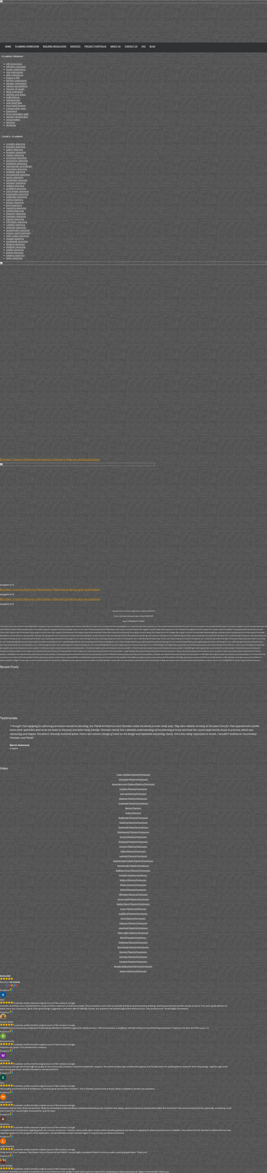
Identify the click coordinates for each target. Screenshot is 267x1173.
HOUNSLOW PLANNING (16, 169)
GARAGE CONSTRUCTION (17, 117)
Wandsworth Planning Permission (133, 832)
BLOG (152, 46)
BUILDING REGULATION (54, 46)
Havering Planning (16, 208)
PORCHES (10, 122)
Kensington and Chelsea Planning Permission (133, 784)
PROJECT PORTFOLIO (95, 46)
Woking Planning (15, 186)
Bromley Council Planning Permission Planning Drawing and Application (50, 459)
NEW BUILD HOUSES (15, 105)
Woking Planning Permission (133, 880)
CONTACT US (131, 46)
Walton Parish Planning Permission (133, 904)
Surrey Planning (14, 177)
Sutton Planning (133, 813)
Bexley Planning (15, 202)
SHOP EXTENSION (14, 91)
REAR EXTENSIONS (14, 72)
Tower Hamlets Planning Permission (133, 774)
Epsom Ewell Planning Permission (133, 899)
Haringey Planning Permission (133, 956)
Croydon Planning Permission (133, 789)
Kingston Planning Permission (133, 875)
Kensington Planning (17, 194)
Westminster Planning (18, 230)
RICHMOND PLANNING (16, 158)
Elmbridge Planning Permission (133, 942)
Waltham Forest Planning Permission (133, 870)
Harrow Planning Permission (133, 793)
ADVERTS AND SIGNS (15, 94)
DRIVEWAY (11, 125)
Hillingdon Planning (16, 222)
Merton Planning (133, 808)
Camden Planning (15, 224)
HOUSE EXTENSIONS (15, 69)
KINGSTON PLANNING (16, 152)
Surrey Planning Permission (133, 908)
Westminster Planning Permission (133, 865)
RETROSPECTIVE (13, 100)
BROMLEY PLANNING (15, 147)
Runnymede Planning (17, 191)
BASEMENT (11, 111)
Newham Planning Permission (133, 798)
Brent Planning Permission (133, 918)
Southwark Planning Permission (133, 803)
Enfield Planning (15, 211)
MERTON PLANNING (15, 155)
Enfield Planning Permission (133, 889)
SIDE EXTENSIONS (14, 75)
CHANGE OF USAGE (15, 89)
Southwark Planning (17, 241)
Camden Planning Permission (133, 961)
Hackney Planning (16, 213)
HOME (8, 46)
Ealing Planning (14, 199)
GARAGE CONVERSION (16, 83)
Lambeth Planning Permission (133, 856)
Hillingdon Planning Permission (133, 894)
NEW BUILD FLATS (14, 103)
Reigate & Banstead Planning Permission (133, 966)
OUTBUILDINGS (13, 97)
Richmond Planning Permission (133, 841)
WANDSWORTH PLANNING (18, 174)
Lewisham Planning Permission (133, 928)
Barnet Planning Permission (133, 937)
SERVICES (75, 46)
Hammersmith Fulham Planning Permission (133, 860)
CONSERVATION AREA (16, 108)
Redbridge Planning (16, 197)
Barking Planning (15, 255)
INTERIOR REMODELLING (16, 86)
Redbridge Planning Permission (133, 817)
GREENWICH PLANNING (17, 160)
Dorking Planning (15, 244)
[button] (3, 739)
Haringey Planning (16, 216)
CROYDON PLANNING (15, 144)
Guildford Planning (16, 188)
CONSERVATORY (13, 119)
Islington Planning (16, 183)
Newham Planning (16, 227)
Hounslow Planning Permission (133, 779)
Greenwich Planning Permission (133, 827)
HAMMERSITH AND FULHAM (19, 166)
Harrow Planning (15, 219)
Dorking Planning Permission (133, 837)
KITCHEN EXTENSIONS (16, 80)
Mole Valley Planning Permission (133, 932)
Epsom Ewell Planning (18, 233)
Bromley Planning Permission (133, 952)
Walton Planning (15, 250)
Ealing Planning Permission (133, 851)
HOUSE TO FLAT (12, 78)
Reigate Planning (15, 238)
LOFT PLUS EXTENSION (16, 66)
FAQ (144, 46)
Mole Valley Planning (17, 236)
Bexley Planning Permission (133, 884)
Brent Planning (14, 205)
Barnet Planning (14, 252)
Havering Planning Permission (133, 822)
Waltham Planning (16, 247)
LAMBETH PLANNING (15, 172)
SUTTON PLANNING (14, 149)
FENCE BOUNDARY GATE (17, 114)
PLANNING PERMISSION (27, 46)
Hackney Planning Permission (133, 923)
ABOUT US (115, 46)
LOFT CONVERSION (14, 64)
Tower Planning (14, 258)
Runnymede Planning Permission (133, 947)
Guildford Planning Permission (133, 913)
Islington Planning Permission (133, 846)
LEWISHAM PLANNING (16, 163)
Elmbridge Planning (16, 180)
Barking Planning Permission (133, 971)
